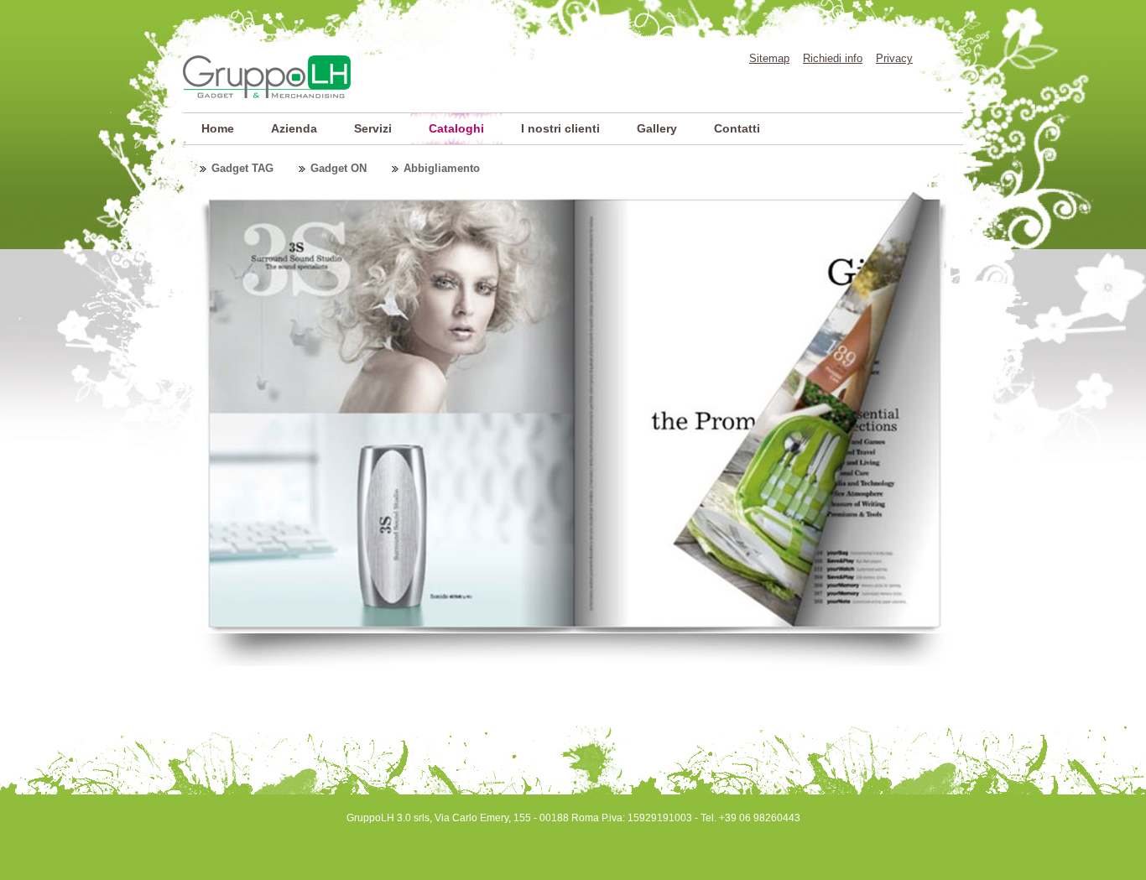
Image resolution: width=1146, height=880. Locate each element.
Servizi (373, 128)
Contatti (737, 128)
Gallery (657, 128)
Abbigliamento (442, 168)
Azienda (294, 128)
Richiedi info (832, 58)
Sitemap (769, 58)
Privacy (894, 58)
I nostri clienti (560, 128)
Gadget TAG (242, 168)
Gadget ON (338, 168)
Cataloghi (456, 128)
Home (217, 128)
